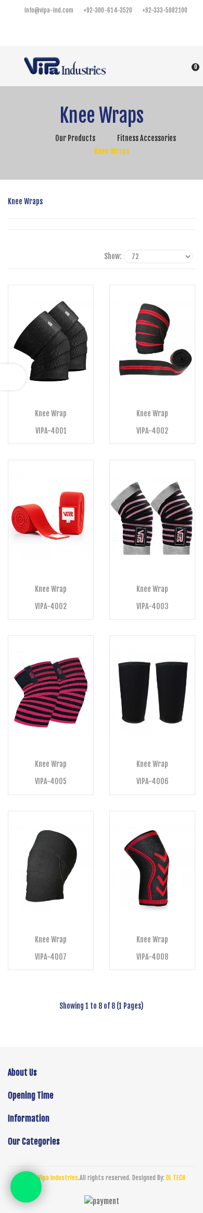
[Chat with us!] (26, 1187)
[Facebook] (70, 31)
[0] (183, 66)
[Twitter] (91, 31)
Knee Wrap (51, 413)
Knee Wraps (111, 151)
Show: (112, 256)
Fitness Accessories (146, 138)
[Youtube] (132, 31)
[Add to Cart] (52, 387)
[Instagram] (112, 31)
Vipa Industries (58, 1178)
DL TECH (175, 1178)
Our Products (75, 138)
